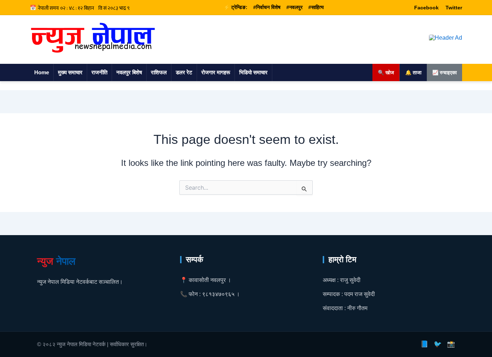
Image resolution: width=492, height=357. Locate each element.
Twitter (454, 7)
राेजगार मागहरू (215, 72)
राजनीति (99, 72)
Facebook (426, 7)
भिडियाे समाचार (253, 72)
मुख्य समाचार (70, 72)
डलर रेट (184, 72)
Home (41, 72)
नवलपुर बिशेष (129, 72)
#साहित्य (316, 7)
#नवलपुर (294, 7)
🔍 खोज (386, 72)
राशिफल (159, 72)
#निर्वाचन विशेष (267, 7)
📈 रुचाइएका (444, 72)
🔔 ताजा (413, 72)
